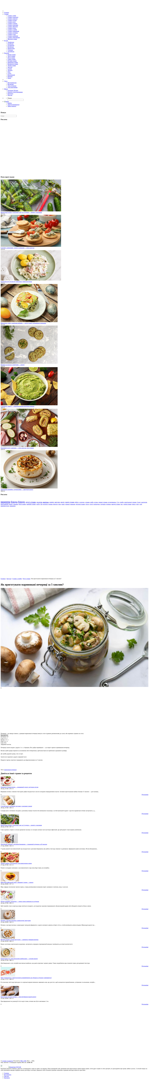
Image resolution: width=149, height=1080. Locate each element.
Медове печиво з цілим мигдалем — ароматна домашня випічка (19, 939)
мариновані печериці (10, 769)
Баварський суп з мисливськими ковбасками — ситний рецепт (19, 958)
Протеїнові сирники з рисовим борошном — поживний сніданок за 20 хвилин (24, 844)
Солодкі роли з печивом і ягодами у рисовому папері (16, 806)
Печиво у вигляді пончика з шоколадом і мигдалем (16, 920)
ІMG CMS (23, 1061)
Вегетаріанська (12, 82)
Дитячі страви (12, 65)
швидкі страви (115, 504)
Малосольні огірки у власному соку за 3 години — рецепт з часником (21, 212)
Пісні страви (11, 57)
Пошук (10, 98)
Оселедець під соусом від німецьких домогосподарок (16, 281)
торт (137, 504)
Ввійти (10, 103)
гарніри (15, 504)
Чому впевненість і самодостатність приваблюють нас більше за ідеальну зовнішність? (26, 977)
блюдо (21, 501)
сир (41, 504)
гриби (122, 502)
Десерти (10, 70)
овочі (62, 502)
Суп (118, 502)
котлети (45, 504)
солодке (81, 502)
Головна (6, 12)
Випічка (10, 76)
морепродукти (5, 506)
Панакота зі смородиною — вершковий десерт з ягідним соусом (19, 787)
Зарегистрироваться (13, 104)
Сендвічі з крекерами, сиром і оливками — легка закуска (17, 248)
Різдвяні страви (12, 61)
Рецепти (6, 53)
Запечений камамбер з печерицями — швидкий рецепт (17, 489)
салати (51, 502)
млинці (67, 504)
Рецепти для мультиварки (15, 92)
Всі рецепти (7, 1074)
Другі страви (11, 56)
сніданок (103, 504)
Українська (11, 42)
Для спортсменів (12, 87)
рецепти (5, 501)
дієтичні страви (80, 504)
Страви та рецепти (7, 1061)
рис (122, 504)
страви (87, 502)
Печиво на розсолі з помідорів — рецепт (13, 365)
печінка (108, 504)
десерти (39, 502)
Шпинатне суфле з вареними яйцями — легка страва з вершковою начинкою (23, 323)
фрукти (55, 504)
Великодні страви (13, 64)
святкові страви (31, 504)
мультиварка (112, 502)
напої (10, 504)
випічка (46, 502)
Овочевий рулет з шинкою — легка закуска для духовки (17, 448)
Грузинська (11, 45)
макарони (13, 506)
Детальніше (144, 794)
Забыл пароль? (12, 106)
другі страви (31, 502)
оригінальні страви (130, 502)
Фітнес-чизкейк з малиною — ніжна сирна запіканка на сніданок (20, 901)
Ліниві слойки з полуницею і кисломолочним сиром (16, 863)
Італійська (11, 43)
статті (91, 504)
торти (38, 504)
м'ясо (77, 502)
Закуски (10, 67)
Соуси (9, 73)
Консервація (11, 75)
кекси (133, 504)
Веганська (11, 84)
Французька (11, 48)
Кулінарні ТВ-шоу (13, 90)
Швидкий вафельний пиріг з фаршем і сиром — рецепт (17, 882)
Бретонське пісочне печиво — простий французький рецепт (18, 997)
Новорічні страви (13, 62)
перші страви (103, 502)
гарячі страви (69, 502)
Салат (139, 502)
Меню (6, 89)
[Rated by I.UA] (4, 1067)
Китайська (11, 47)
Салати (10, 68)
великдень (97, 504)
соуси (87, 504)
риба (91, 502)
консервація (4, 504)
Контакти (10, 93)
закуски (57, 502)
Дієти (5, 81)
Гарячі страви (12, 59)
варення (72, 504)
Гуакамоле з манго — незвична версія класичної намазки (17, 406)
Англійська (11, 51)
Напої (9, 78)
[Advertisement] (74, 711)
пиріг (63, 504)
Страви (6, 14)
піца (59, 504)
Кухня (6, 40)
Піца (9, 72)
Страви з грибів (17, 578)
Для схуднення (12, 86)
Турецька (10, 50)
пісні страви (22, 504)
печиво (50, 504)
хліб (140, 504)
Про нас (10, 95)
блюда (14, 501)
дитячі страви (127, 504)
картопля (144, 502)
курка (96, 502)
